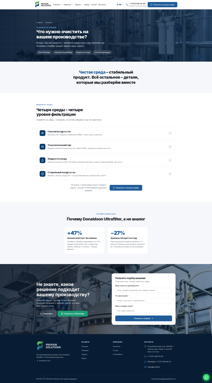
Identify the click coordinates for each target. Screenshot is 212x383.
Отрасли (56, 5)
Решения (67, 5)
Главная (39, 22)
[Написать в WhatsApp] (206, 377)
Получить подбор (142, 318)
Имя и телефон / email (124, 306)
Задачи (78, 5)
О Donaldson (118, 354)
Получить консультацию (127, 188)
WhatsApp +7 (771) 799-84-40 (159, 362)
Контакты (102, 5)
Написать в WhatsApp (74, 314)
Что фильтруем (122, 296)
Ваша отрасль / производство (127, 286)
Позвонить (48, 314)
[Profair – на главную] (43, 4)
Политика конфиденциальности (163, 379)
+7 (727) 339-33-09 (155, 356)
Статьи (94, 5)
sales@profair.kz (154, 367)
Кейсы (86, 5)
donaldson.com (44, 361)
